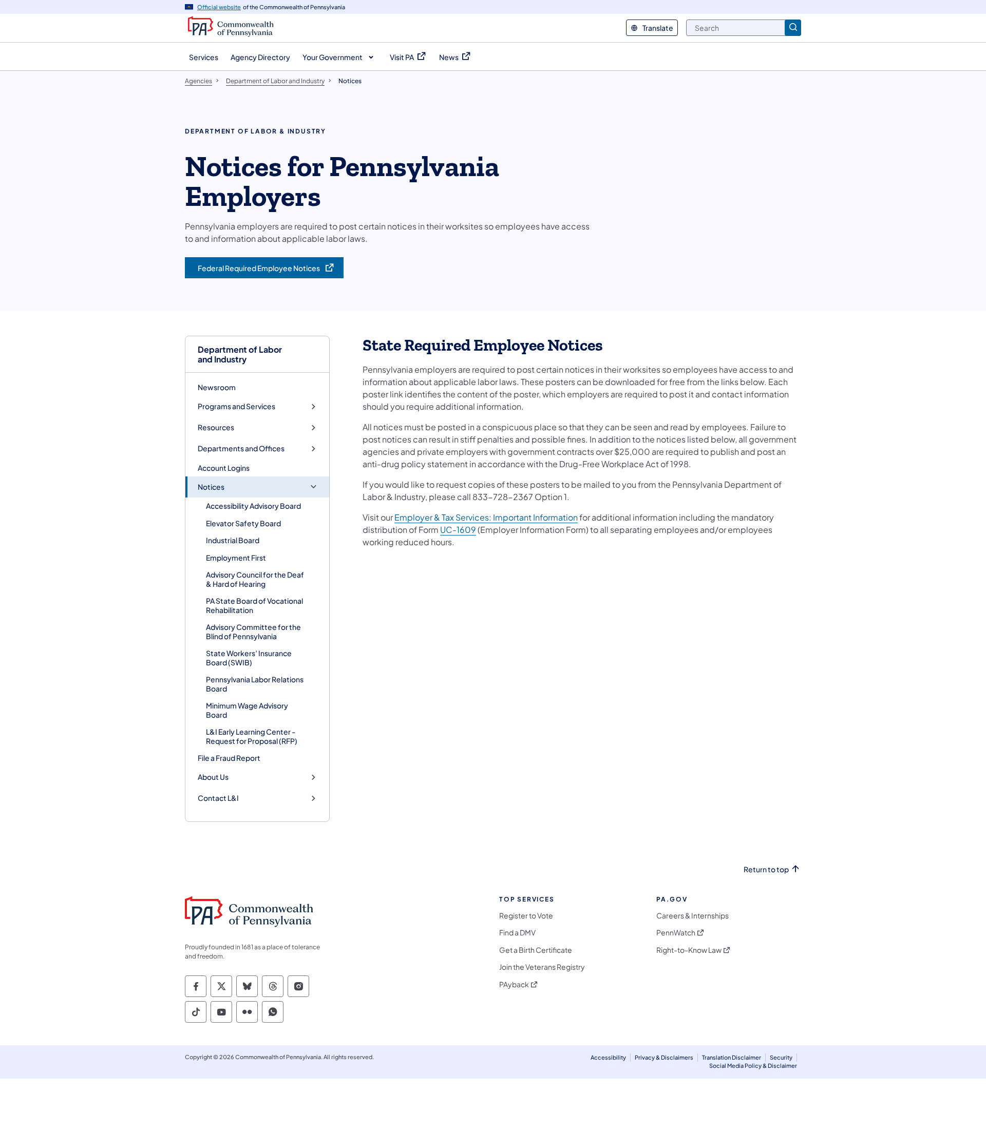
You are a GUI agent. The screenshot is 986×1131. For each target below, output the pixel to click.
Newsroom (217, 387)
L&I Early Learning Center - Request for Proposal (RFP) (251, 736)
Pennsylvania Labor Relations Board (255, 684)
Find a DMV (517, 932)
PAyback (514, 984)
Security (781, 1057)
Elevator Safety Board (243, 523)
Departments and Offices (241, 448)
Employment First (236, 557)
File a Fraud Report (229, 757)
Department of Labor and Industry (240, 354)
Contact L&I (218, 798)
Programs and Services (236, 406)
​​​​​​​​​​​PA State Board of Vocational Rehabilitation (254, 605)
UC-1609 (458, 529)
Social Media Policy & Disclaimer (753, 1065)
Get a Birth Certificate (535, 950)
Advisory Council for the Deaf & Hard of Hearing (255, 579)
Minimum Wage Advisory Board (247, 710)
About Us (213, 777)
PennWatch (675, 932)
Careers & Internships (692, 915)
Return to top (766, 869)
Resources (216, 427)
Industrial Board (232, 540)
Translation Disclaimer (731, 1057)
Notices (211, 487)
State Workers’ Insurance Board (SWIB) (249, 657)
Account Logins (224, 467)
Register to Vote (526, 915)
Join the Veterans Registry (542, 967)
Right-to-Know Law (689, 950)
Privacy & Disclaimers (664, 1057)
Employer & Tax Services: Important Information (486, 517)
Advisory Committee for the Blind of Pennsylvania (253, 631)
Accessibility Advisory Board (253, 505)
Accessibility (608, 1057)
